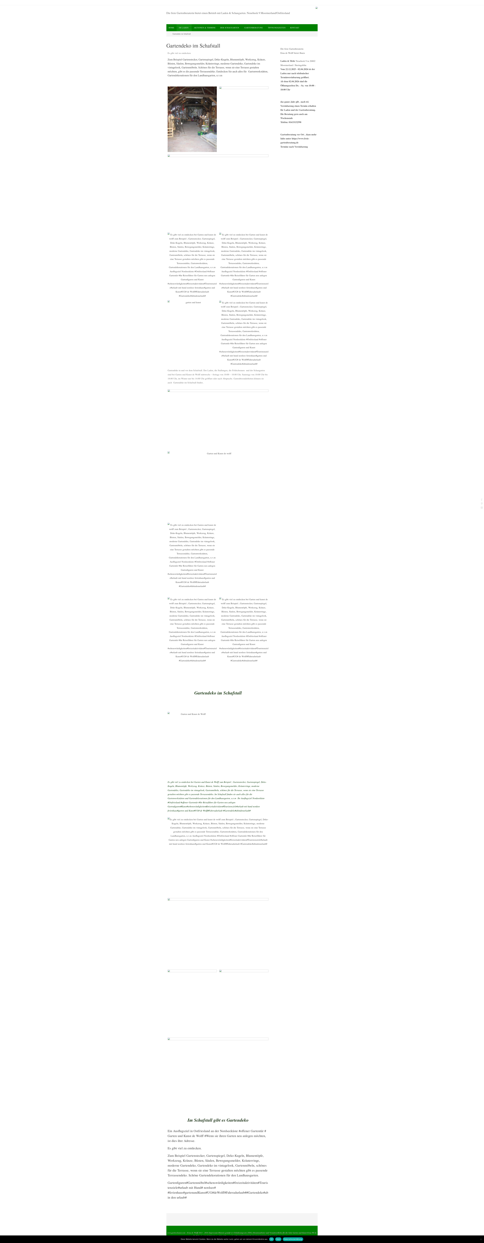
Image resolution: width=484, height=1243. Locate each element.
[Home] (168, 34)
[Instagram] (481, 507)
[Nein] (481, 1239)
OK (271, 1239)
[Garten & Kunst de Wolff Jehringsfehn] (317, 8)
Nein (278, 1239)
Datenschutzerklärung (293, 1239)
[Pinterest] (481, 503)
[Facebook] (481, 499)
